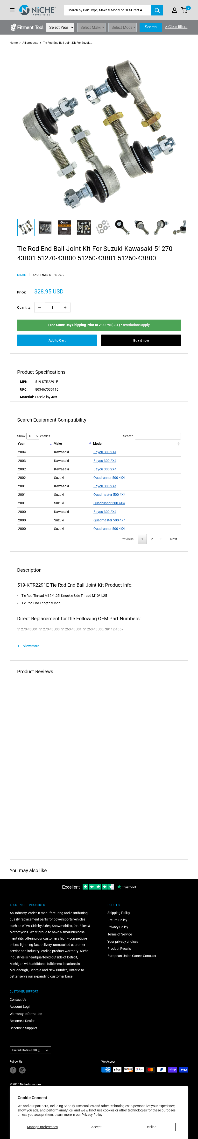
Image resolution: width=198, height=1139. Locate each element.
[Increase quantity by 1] (65, 307)
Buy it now (141, 340)
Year (21, 443)
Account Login (20, 1006)
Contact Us (18, 999)
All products (30, 42)
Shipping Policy (118, 913)
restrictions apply (136, 325)
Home (14, 42)
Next (173, 539)
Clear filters (176, 26)
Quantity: (24, 307)
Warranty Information (26, 1014)
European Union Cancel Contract (131, 956)
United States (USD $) (26, 1050)
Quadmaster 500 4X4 (109, 494)
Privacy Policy (92, 1115)
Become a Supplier (23, 1028)
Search (151, 27)
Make (58, 443)
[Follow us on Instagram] (22, 1070)
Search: (128, 436)
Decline (151, 1127)
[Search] (157, 10)
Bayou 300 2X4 (104, 452)
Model (98, 443)
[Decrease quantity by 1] (40, 307)
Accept (96, 1127)
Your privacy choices (122, 941)
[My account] (174, 10)
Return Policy (117, 920)
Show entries (33, 436)
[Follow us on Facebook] (13, 1070)
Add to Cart (57, 340)
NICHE (21, 275)
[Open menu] (12, 10)
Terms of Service (119, 934)
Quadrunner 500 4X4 (109, 478)
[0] (184, 10)
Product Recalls (119, 948)
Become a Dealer (22, 1021)
